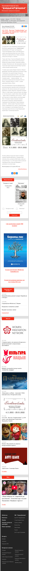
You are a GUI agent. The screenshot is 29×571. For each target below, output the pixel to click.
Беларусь (4, 536)
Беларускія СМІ (5, 543)
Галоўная (2, 19)
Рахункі (16, 529)
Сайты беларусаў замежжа (7, 556)
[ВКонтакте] (22, 26)
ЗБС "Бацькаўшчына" (20, 515)
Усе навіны (4, 471)
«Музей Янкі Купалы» (10, 27)
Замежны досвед (18, 562)
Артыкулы (4, 541)
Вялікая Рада (17, 525)
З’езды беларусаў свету (19, 520)
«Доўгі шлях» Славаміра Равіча (10, 468)
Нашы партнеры (6, 526)
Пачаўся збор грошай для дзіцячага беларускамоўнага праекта (11, 444)
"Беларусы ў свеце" (9, 208)
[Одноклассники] (24, 26)
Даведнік (4, 538)
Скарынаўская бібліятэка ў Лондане (11, 303)
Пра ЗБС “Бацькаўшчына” (20, 517)
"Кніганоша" (22, 208)
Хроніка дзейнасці (18, 522)
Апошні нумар (8, 185)
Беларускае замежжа (7, 547)
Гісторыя (4, 550)
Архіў (8, 187)
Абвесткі (7, 19)
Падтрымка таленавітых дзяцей (10, 306)
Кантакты (4, 517)
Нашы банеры (17, 527)
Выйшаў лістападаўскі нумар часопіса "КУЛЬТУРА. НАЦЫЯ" (12, 369)
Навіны (4, 520)
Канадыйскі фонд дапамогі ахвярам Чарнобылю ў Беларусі (14, 296)
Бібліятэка (4, 515)
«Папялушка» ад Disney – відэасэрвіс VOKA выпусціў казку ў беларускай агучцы (13, 393)
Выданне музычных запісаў (9, 309)
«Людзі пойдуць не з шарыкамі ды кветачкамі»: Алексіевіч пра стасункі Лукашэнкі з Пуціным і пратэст (14, 498)
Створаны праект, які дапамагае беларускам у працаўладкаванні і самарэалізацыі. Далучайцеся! (14, 344)
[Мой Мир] (26, 26)
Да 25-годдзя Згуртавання (20, 532)
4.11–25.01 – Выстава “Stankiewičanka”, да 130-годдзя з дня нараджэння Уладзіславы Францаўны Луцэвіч (14, 419)
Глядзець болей (5, 312)
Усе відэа (4, 504)
